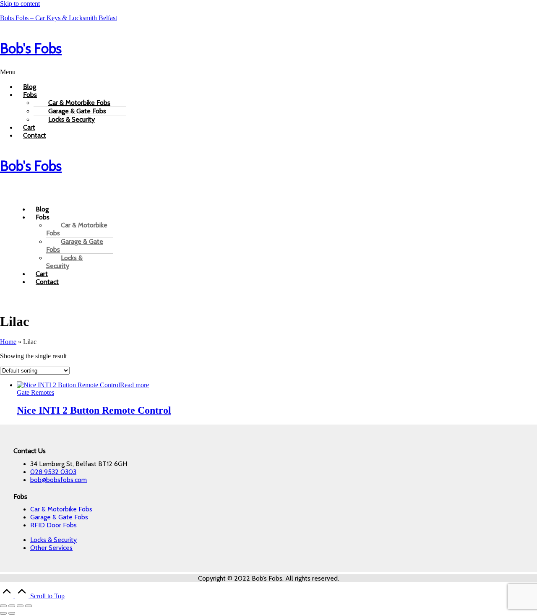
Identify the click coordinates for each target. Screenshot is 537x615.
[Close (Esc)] (28, 606)
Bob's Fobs (31, 48)
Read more (134, 384)
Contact (34, 135)
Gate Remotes (35, 392)
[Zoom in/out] (3, 606)
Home (8, 341)
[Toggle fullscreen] (11, 606)
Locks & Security (71, 119)
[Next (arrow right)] (11, 613)
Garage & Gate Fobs (74, 245)
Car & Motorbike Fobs (76, 229)
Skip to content (20, 3)
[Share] (20, 606)
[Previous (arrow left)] (3, 613)
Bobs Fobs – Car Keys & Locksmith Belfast (58, 17)
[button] (268, 72)
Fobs (30, 95)
